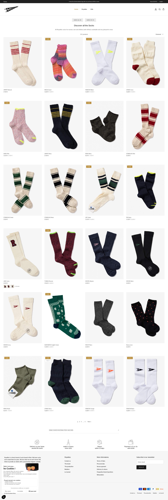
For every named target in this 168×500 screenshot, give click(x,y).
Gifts (91, 9)
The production (69, 466)
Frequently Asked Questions (105, 472)
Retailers (67, 469)
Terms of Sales (101, 461)
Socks (76, 9)
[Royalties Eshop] (11, 9)
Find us (5, 1)
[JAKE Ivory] (23, 253)
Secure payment (101, 466)
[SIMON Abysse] (104, 253)
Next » (89, 421)
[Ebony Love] (145, 317)
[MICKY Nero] (104, 317)
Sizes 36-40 (77, 20)
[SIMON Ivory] (23, 317)
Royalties (84, 9)
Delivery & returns (102, 469)
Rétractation (100, 475)
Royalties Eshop (12, 493)
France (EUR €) (153, 1)
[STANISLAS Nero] (63, 190)
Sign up (141, 467)
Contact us (68, 461)
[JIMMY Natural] (23, 62)
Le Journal (67, 472)
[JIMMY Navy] (63, 126)
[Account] (155, 9)
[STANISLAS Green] (23, 190)
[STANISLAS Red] (145, 126)
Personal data (101, 464)
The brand (67, 464)
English (161, 1)
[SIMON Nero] (145, 253)
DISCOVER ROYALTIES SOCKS (61, 430)
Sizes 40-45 (90, 20)
